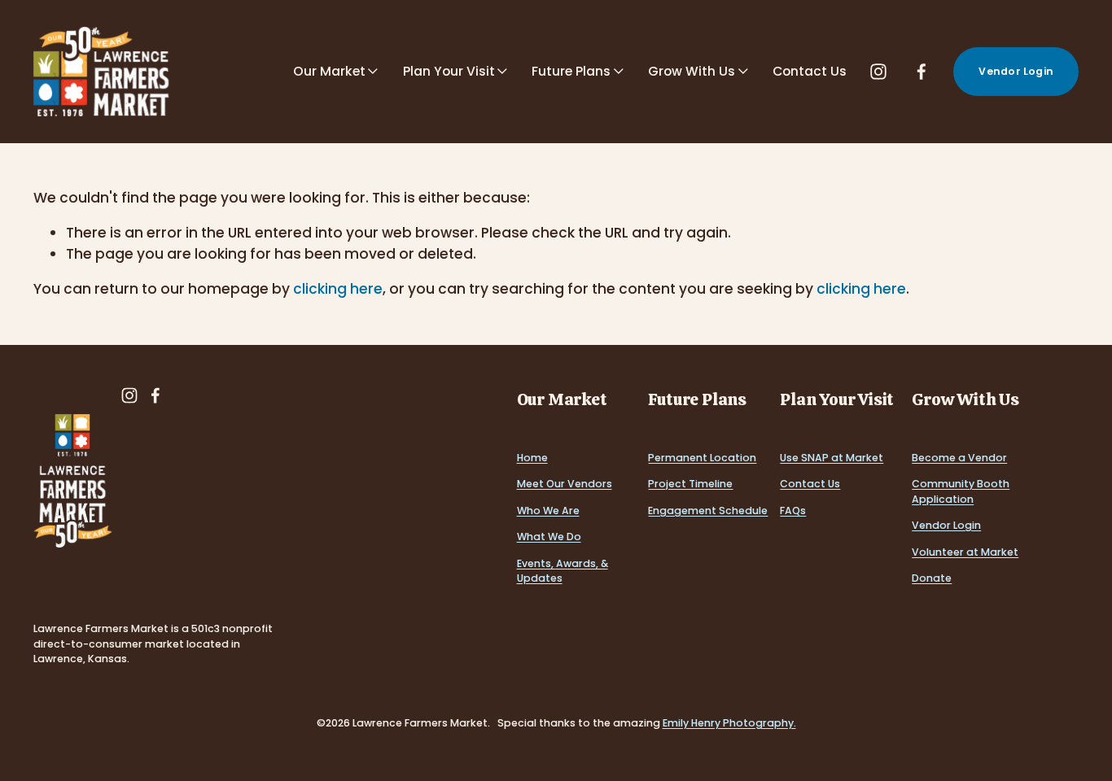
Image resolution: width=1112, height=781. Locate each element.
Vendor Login (1015, 71)
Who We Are (548, 510)
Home (532, 458)
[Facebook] (921, 71)
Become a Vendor (959, 458)
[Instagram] (878, 71)
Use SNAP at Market (831, 458)
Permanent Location (702, 458)
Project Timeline (690, 484)
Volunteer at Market (965, 552)
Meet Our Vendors (564, 484)
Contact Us (810, 71)
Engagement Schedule (708, 510)
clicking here (338, 289)
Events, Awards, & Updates (562, 571)
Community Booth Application (960, 491)
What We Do (549, 536)
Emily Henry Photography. (729, 723)
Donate (932, 578)
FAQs (793, 510)
